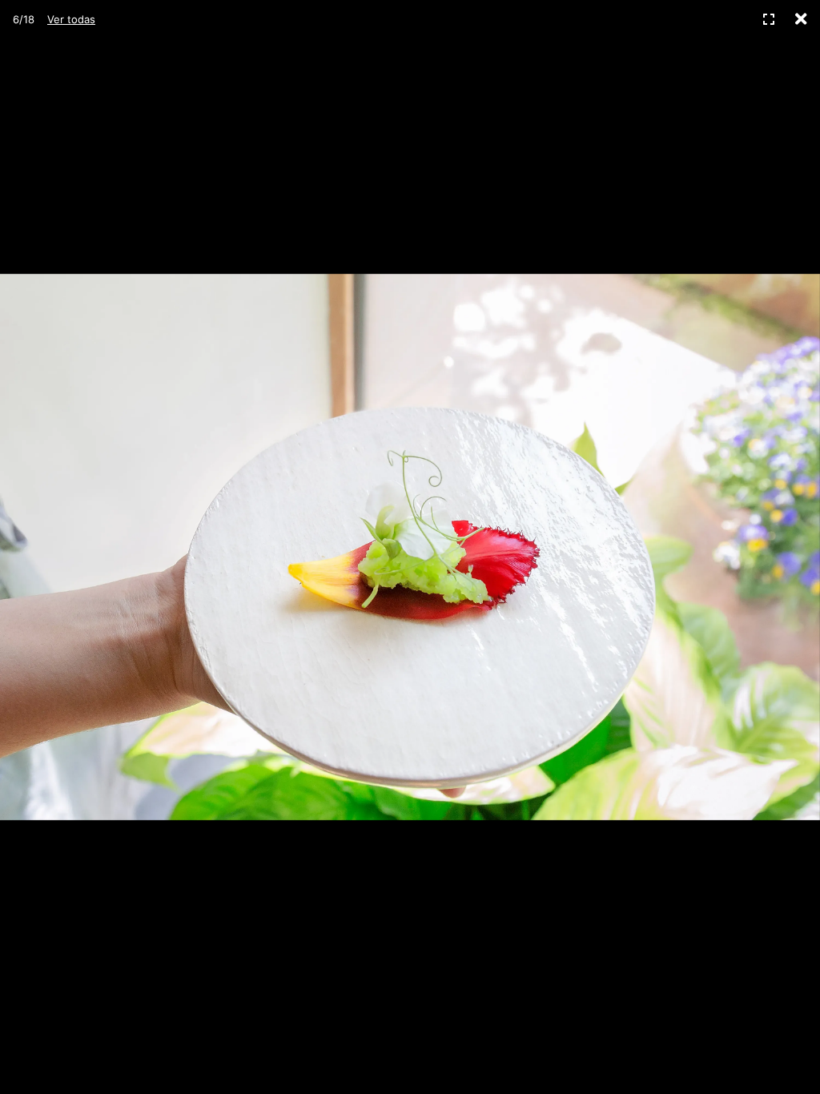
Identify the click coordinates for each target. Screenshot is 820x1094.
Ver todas (71, 19)
